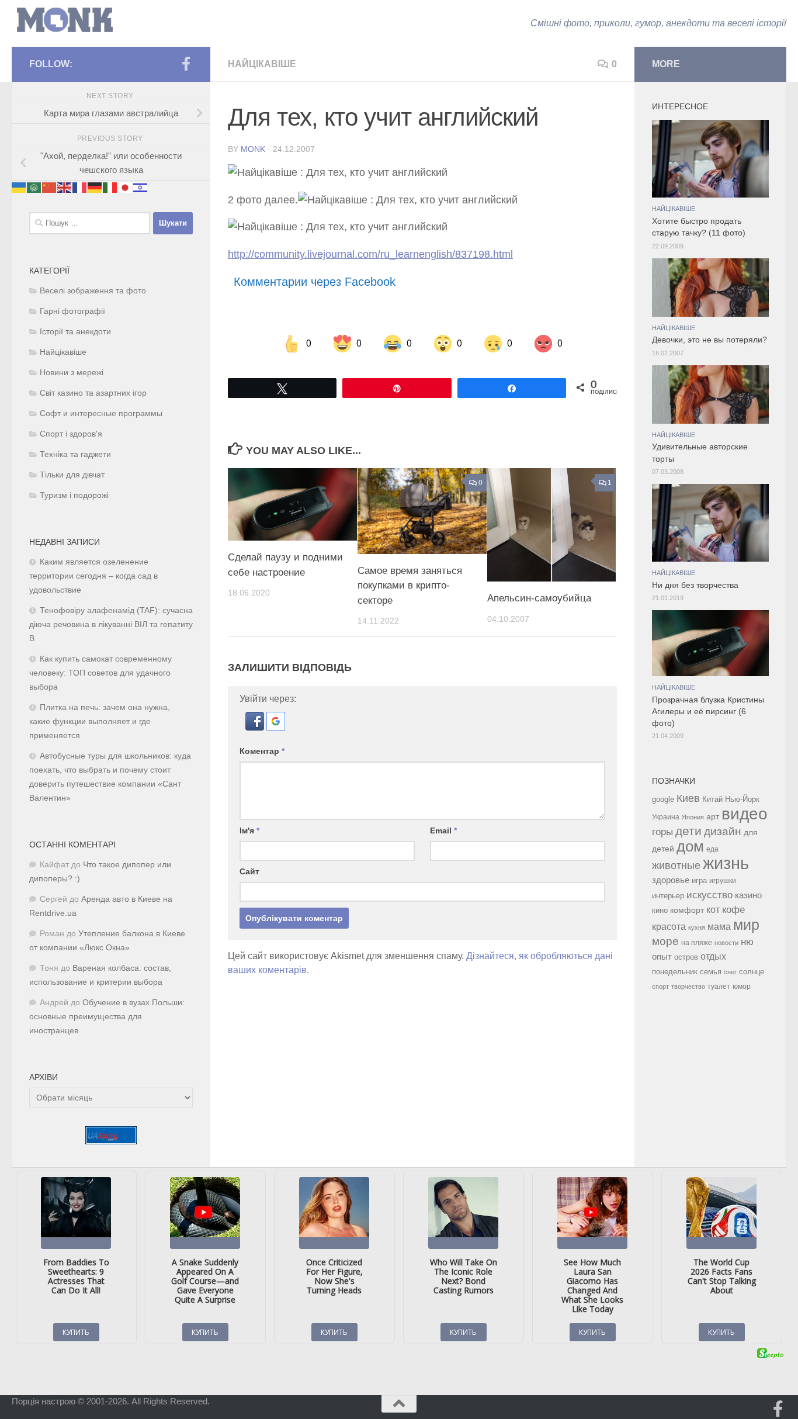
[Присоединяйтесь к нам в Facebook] (186, 64)
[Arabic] (34, 187)
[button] (255, 727)
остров (686, 957)
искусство (709, 895)
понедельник (675, 972)
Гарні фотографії (72, 311)
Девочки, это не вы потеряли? (709, 339)
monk (253, 149)
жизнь (726, 863)
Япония (693, 817)
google (663, 799)
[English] (64, 187)
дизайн (722, 831)
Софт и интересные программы (101, 413)
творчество (688, 986)
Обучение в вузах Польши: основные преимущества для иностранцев (107, 1016)
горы (662, 831)
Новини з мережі (71, 372)
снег (730, 971)
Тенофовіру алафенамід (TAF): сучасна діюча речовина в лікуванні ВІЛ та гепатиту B (111, 624)
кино (660, 910)
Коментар (262, 751)
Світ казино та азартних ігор (93, 393)
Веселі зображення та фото (93, 290)
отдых (713, 956)
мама (719, 926)
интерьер (668, 896)
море (665, 941)
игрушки (722, 881)
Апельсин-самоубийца (539, 598)
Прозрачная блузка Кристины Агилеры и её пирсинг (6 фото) (708, 711)
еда (712, 849)
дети (688, 831)
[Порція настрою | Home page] (65, 20)
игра (699, 880)
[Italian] (110, 187)
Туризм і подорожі (74, 495)
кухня (696, 927)
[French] (80, 187)
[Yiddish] (140, 187)
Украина (665, 817)
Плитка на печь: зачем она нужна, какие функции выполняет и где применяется (99, 721)
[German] (95, 187)
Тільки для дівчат (72, 474)
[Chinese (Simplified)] (49, 187)
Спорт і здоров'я (71, 434)
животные (676, 865)
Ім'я (249, 830)
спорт (660, 986)
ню (747, 941)
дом (690, 846)
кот (713, 910)
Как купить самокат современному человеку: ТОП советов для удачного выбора (100, 673)
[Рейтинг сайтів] (111, 1141)
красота (669, 926)
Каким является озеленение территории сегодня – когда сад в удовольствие (93, 576)
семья (710, 971)
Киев (688, 798)
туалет (718, 986)
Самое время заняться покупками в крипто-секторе (410, 585)
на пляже (696, 943)
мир (746, 924)
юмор (742, 986)
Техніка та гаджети (75, 454)
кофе (733, 909)
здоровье (670, 880)
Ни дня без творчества (695, 585)
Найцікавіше (262, 64)
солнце (751, 971)
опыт (662, 956)
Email (443, 830)
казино (748, 895)
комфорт (687, 910)
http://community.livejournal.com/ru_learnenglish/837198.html (370, 254)
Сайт (249, 871)
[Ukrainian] (19, 187)
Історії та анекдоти (75, 331)
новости (726, 942)
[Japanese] (125, 187)
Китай (712, 799)
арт (712, 816)
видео (744, 813)
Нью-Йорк (742, 799)
